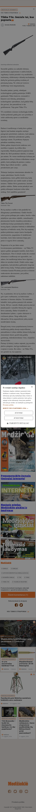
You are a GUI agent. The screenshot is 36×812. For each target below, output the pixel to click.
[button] (18, 408)
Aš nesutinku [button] (19, 418)
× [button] (32, 387)
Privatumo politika (8, 405)
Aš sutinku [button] (19, 413)
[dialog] (18, 406)
